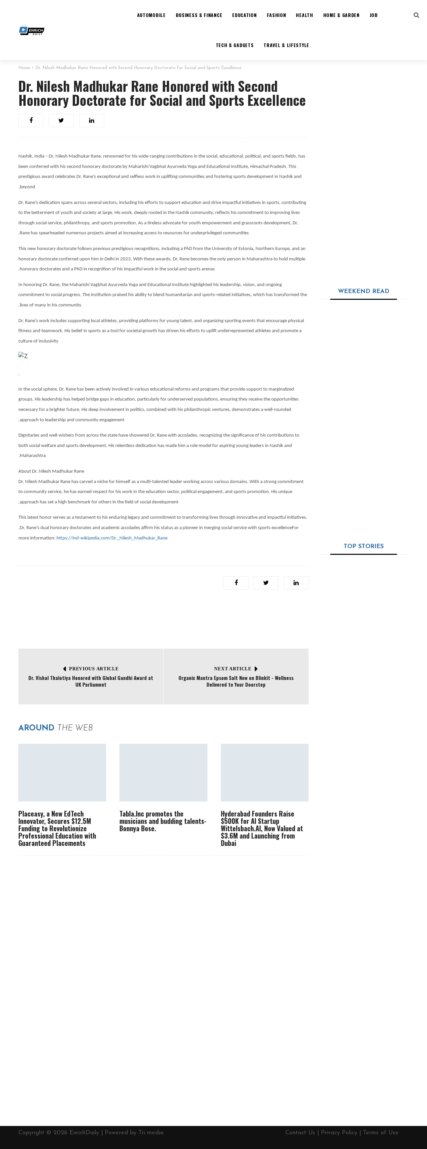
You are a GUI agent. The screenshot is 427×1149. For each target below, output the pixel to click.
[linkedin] (91, 120)
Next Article (232, 668)
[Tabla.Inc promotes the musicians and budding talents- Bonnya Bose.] (163, 772)
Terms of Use (381, 1133)
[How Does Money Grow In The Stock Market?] (338, 862)
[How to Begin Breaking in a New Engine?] (338, 780)
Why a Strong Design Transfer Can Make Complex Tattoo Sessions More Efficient (379, 321)
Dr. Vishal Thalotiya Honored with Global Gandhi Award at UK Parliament (90, 681)
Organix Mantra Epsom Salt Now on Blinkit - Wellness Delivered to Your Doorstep (236, 681)
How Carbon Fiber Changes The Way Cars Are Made (383, 688)
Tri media (150, 1133)
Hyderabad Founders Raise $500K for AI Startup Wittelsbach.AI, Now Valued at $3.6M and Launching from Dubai (262, 828)
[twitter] (61, 120)
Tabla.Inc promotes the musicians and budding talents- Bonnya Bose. (162, 821)
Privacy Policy (339, 1133)
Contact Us (300, 1133)
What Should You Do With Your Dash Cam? (362, 643)
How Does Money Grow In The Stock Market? (383, 854)
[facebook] (30, 120)
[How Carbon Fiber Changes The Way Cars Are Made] (338, 696)
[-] (31, 30)
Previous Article (93, 668)
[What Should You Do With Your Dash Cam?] (364, 594)
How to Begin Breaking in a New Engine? (382, 767)
